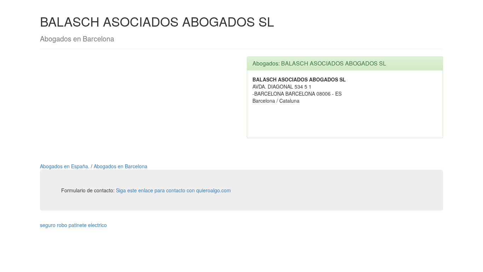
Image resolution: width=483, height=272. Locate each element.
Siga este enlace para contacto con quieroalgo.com (173, 190)
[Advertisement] (138, 105)
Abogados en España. (65, 166)
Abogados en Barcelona (120, 166)
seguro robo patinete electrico (73, 224)
